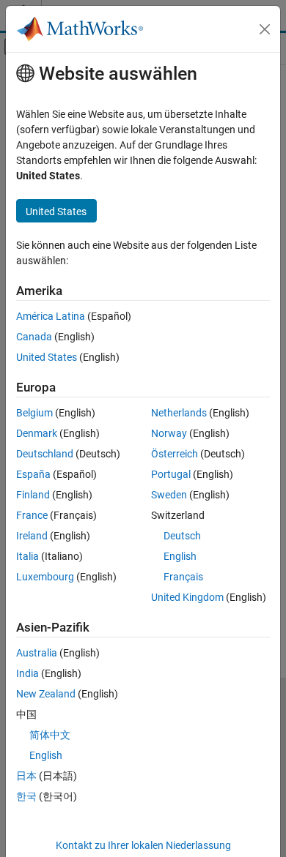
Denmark (36, 433)
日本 (26, 776)
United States (46, 357)
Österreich (174, 454)
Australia (36, 653)
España (33, 474)
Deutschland (44, 454)
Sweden (169, 495)
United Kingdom (187, 597)
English (180, 556)
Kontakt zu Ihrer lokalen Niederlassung (143, 845)
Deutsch (182, 536)
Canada (34, 337)
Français (183, 577)
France (32, 515)
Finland (33, 495)
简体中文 (49, 735)
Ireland (32, 536)
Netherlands (179, 413)
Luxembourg (45, 577)
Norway (169, 433)
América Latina (50, 316)
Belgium (34, 413)
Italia (27, 556)
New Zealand (46, 694)
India (27, 673)
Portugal (171, 474)
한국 (26, 796)
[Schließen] (264, 29)
